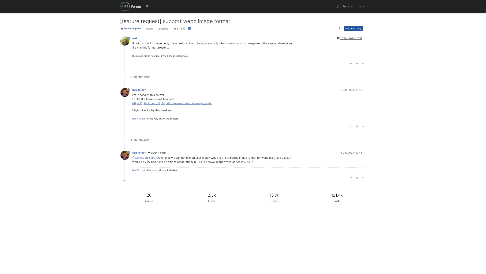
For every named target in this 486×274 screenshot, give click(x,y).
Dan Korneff (139, 89)
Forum (136, 7)
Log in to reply (353, 28)
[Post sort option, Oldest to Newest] (340, 28)
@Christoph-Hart (143, 157)
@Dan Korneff (158, 152)
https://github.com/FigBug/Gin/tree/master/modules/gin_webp (172, 103)
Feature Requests (132, 28)
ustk (134, 38)
